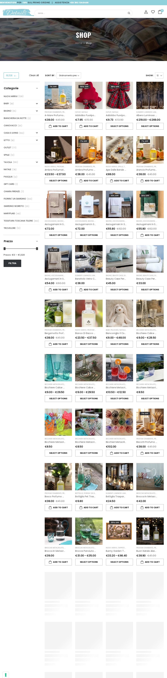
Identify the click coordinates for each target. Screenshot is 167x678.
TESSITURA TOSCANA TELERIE (18, 221)
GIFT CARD (9, 184)
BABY (6, 103)
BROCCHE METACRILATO (145, 493)
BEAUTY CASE (118, 275)
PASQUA (8, 176)
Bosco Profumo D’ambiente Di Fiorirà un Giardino (72, 496)
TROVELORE (10, 228)
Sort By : (50, 75)
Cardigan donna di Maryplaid (122, 660)
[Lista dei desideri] (153, 12)
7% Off (53, 86)
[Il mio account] (146, 12)
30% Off (115, 86)
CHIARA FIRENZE (12, 191)
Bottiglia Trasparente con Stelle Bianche (128, 496)
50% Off (84, 86)
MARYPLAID (9, 213)
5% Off (144, 522)
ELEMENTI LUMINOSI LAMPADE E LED (150, 112)
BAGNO (7, 111)
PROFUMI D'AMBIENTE (53, 112)
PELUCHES (115, 330)
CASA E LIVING (11, 133)
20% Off (115, 522)
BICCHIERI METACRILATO (146, 330)
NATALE (7, 169)
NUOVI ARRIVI (10, 96)
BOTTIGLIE (79, 493)
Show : (150, 75)
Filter (9, 75)
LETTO (7, 140)
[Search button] (128, 13)
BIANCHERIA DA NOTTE (15, 118)
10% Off (115, 195)
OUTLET (7, 147)
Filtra (12, 263)
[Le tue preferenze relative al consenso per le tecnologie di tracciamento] (6, 675)
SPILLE (7, 155)
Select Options (119, 126)
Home (78, 43)
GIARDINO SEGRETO (14, 206)
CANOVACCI (10, 125)
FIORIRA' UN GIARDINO (15, 199)
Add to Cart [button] (60, 126)
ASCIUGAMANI (51, 221)
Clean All (34, 75)
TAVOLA (8, 162)
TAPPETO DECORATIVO (126, 548)
